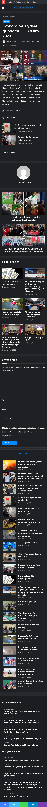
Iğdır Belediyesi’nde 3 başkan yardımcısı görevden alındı (28, 672)
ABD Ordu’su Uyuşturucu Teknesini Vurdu (29, 659)
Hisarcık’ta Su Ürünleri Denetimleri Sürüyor (12, 313)
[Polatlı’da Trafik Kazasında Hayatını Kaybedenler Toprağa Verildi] (9, 489)
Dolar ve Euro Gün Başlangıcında (10, 283)
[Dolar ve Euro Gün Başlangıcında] (12, 273)
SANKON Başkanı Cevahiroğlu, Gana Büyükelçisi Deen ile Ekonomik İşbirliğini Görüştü (11, 342)
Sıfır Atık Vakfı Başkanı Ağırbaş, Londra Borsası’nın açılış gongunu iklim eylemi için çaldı (35, 286)
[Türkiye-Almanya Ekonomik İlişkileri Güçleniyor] (35, 304)
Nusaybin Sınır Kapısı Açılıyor (34, 338)
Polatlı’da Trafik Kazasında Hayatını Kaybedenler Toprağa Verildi (30, 488)
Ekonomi (16, 16)
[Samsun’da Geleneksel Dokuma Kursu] (9, 140)
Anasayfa (8, 16)
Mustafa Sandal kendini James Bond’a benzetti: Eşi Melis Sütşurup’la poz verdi (30, 476)
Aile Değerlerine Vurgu (28, 543)
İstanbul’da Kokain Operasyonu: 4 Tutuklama (30, 521)
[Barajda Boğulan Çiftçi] (9, 605)
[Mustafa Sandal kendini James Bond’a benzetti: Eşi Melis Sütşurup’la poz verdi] (9, 477)
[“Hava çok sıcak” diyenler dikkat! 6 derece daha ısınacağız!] (9, 465)
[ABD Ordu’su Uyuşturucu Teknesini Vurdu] (9, 661)
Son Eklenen (23, 453)
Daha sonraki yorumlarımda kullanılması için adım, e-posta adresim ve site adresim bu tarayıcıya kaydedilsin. (23, 432)
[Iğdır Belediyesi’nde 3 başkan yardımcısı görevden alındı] (9, 672)
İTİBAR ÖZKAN (11, 42)
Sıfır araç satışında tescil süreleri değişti (29, 498)
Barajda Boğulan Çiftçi (28, 602)
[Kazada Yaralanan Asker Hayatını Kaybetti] (9, 568)
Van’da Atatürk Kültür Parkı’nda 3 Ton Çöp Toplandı (28, 615)
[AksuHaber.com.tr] (24, 7)
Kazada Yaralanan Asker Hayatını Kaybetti (29, 566)
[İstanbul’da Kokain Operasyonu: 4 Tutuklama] (9, 523)
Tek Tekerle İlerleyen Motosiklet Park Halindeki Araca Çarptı (30, 533)
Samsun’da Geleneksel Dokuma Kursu (28, 510)
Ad (4, 400)
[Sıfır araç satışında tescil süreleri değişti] (9, 128)
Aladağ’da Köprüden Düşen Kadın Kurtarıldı (30, 682)
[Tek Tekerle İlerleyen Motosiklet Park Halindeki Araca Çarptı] (9, 534)
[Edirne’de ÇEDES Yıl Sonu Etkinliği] (9, 628)
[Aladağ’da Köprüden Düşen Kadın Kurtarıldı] (9, 684)
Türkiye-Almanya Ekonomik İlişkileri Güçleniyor (33, 314)
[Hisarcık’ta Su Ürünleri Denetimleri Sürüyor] (12, 304)
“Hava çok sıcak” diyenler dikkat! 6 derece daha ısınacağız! (30, 464)
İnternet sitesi (7, 419)
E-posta (6, 409)
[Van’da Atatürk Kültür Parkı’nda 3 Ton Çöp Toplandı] (9, 616)
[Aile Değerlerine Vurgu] (9, 546)
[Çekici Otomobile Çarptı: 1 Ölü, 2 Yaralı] (9, 557)
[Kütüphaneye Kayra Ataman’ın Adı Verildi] (9, 650)
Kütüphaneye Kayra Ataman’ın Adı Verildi (28, 648)
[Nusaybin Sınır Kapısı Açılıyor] (35, 329)
